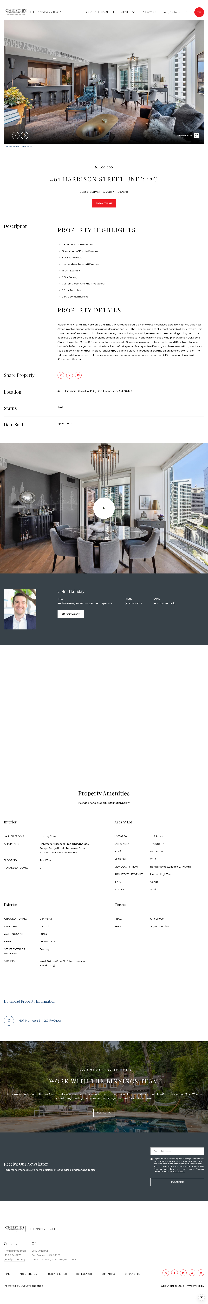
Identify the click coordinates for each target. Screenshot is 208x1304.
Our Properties (57, 1274)
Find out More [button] (104, 203)
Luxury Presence (32, 1285)
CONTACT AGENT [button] (70, 614)
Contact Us (108, 1274)
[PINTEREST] (192, 1273)
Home (7, 1274)
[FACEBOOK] (174, 1273)
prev (16, 135)
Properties (121, 12)
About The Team (29, 1274)
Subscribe (177, 1182)
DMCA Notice (132, 1274)
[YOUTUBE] (201, 1273)
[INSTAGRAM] (165, 1273)
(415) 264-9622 (133, 603)
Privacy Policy (179, 1171)
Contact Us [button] (104, 1113)
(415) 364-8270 (171, 12)
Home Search (84, 1274)
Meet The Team (97, 12)
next (24, 135)
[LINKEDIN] (183, 1273)
